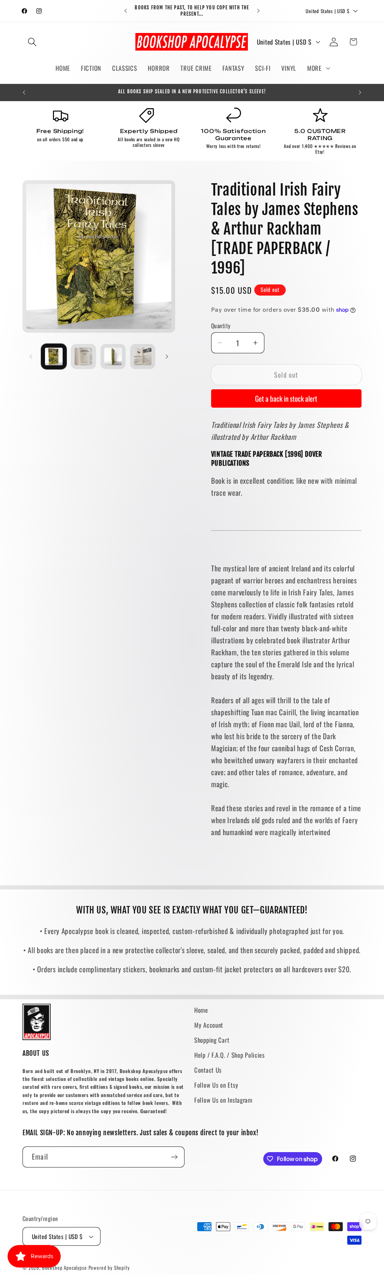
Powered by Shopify (109, 1267)
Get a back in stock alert (286, 398)
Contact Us (208, 1070)
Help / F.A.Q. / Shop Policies (229, 1055)
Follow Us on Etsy (216, 1085)
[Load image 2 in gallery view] (83, 356)
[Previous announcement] (125, 10)
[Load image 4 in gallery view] (142, 356)
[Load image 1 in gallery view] (53, 356)
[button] (32, 42)
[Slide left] (30, 356)
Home (201, 1010)
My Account (208, 1025)
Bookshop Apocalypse (64, 1267)
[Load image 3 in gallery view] (113, 356)
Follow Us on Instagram (223, 1100)
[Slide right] (167, 356)
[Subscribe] (174, 1156)
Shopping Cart (211, 1040)
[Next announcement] (258, 10)
